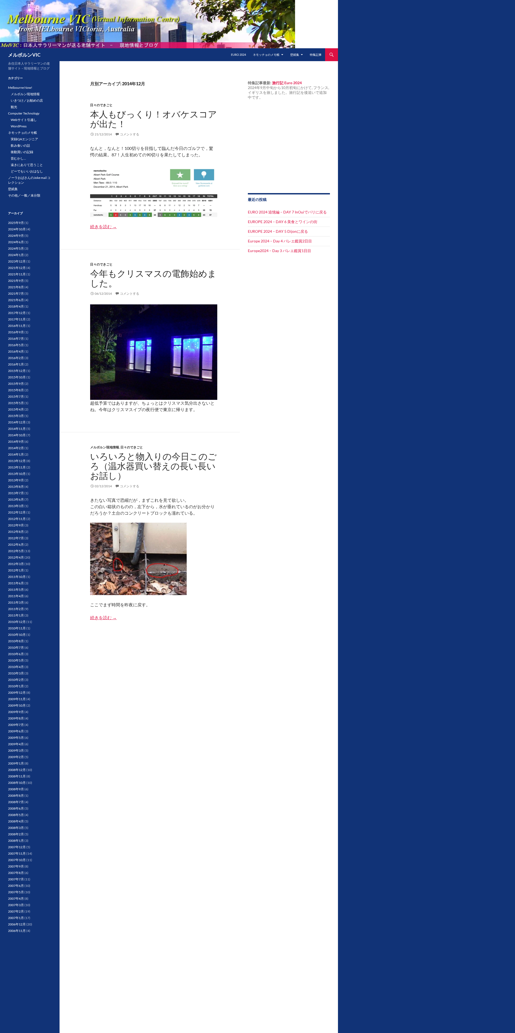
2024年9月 (16, 236)
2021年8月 (16, 287)
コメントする (129, 134)
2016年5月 (16, 345)
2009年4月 (16, 744)
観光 (14, 107)
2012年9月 (16, 525)
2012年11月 (17, 519)
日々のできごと (101, 105)
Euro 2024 (238, 54)
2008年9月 (16, 789)
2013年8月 (16, 487)
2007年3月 (16, 905)
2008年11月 (17, 776)
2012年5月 (16, 551)
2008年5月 (16, 815)
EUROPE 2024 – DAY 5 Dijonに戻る (278, 231)
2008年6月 (16, 808)
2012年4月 (16, 557)
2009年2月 (16, 757)
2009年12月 (17, 693)
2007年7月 (16, 879)
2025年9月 (16, 223)
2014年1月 (16, 454)
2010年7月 (16, 647)
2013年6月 (16, 499)
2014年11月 (17, 429)
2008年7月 (16, 802)
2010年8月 (16, 641)
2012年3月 (16, 564)
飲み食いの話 (20, 145)
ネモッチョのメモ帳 (266, 54)
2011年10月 (17, 577)
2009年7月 (16, 725)
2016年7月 (16, 339)
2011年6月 (16, 583)
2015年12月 (17, 371)
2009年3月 (16, 750)
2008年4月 (16, 821)
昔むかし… (18, 158)
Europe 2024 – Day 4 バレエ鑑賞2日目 (280, 241)
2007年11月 (17, 853)
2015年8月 (16, 390)
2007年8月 (16, 873)
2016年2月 (16, 358)
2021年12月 (17, 268)
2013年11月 (17, 467)
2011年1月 (16, 615)
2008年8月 (16, 796)
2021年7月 (16, 294)
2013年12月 (17, 461)
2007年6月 (16, 886)
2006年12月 (17, 924)
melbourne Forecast (280, 177)
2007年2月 (16, 911)
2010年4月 (16, 667)
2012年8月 (16, 532)
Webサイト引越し (24, 120)
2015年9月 (16, 384)
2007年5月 (16, 892)
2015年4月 (16, 409)
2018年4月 (16, 306)
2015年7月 (16, 396)
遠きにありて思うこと (27, 165)
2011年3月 (16, 602)
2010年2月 (16, 680)
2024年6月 (16, 242)
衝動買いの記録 (22, 152)
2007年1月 (16, 918)
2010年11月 (17, 628)
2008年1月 (16, 841)
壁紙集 (294, 54)
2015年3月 (16, 416)
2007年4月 (16, 899)
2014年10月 (17, 435)
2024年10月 (17, 229)
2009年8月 (16, 718)
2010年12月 (17, 622)
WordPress (19, 126)
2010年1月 (16, 686)
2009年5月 (16, 738)
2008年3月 (16, 828)
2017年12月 (17, 313)
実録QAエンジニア (24, 139)
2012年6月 (16, 545)
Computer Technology (23, 113)
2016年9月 (16, 332)
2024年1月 (16, 255)
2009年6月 (16, 731)
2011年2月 (16, 609)
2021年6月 (16, 300)
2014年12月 (17, 422)
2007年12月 (17, 847)
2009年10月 (17, 705)
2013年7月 (16, 493)
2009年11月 (17, 699)
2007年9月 (16, 866)
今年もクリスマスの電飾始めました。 (153, 278)
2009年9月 (16, 712)
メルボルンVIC (24, 55)
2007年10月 (17, 860)
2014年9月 (16, 442)
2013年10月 (17, 474)
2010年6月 (16, 654)
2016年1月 (16, 364)
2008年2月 (16, 834)
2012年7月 (16, 538)
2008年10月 (17, 783)
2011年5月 (16, 590)
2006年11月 (17, 931)
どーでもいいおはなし (27, 171)
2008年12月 (17, 770)
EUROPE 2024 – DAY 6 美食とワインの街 (282, 221)
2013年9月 (16, 480)
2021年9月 (16, 281)
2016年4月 (16, 351)
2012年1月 (16, 570)
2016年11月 (17, 326)
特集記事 (316, 54)
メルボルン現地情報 (104, 447)
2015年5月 (16, 403)
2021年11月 (17, 274)
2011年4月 (16, 596)
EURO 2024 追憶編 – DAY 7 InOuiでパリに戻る (287, 212)
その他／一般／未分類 (24, 195)
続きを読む (103, 226)
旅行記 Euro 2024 (287, 82)
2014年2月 (16, 448)
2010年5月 (16, 660)
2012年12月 (17, 512)
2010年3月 (16, 673)
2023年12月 (17, 261)
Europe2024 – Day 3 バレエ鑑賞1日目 (279, 250)
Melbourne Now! (20, 88)
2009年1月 (16, 763)
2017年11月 (17, 319)
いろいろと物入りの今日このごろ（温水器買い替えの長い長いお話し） (153, 466)
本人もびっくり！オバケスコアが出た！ (153, 119)
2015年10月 (17, 377)
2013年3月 (16, 506)
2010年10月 (17, 635)
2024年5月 (16, 248)
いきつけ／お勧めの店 (27, 100)
